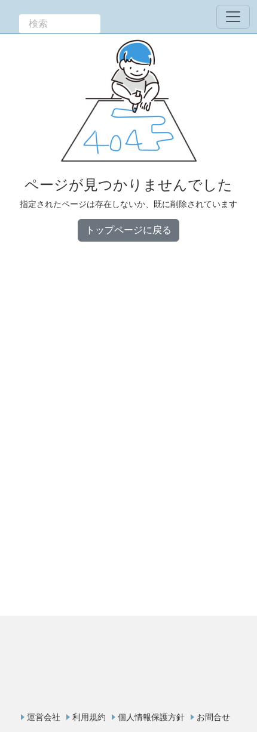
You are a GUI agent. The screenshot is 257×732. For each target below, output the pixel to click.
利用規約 (89, 717)
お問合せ (213, 717)
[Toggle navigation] (233, 17)
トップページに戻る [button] (128, 230)
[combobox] (59, 23)
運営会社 (43, 717)
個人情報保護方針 (151, 717)
